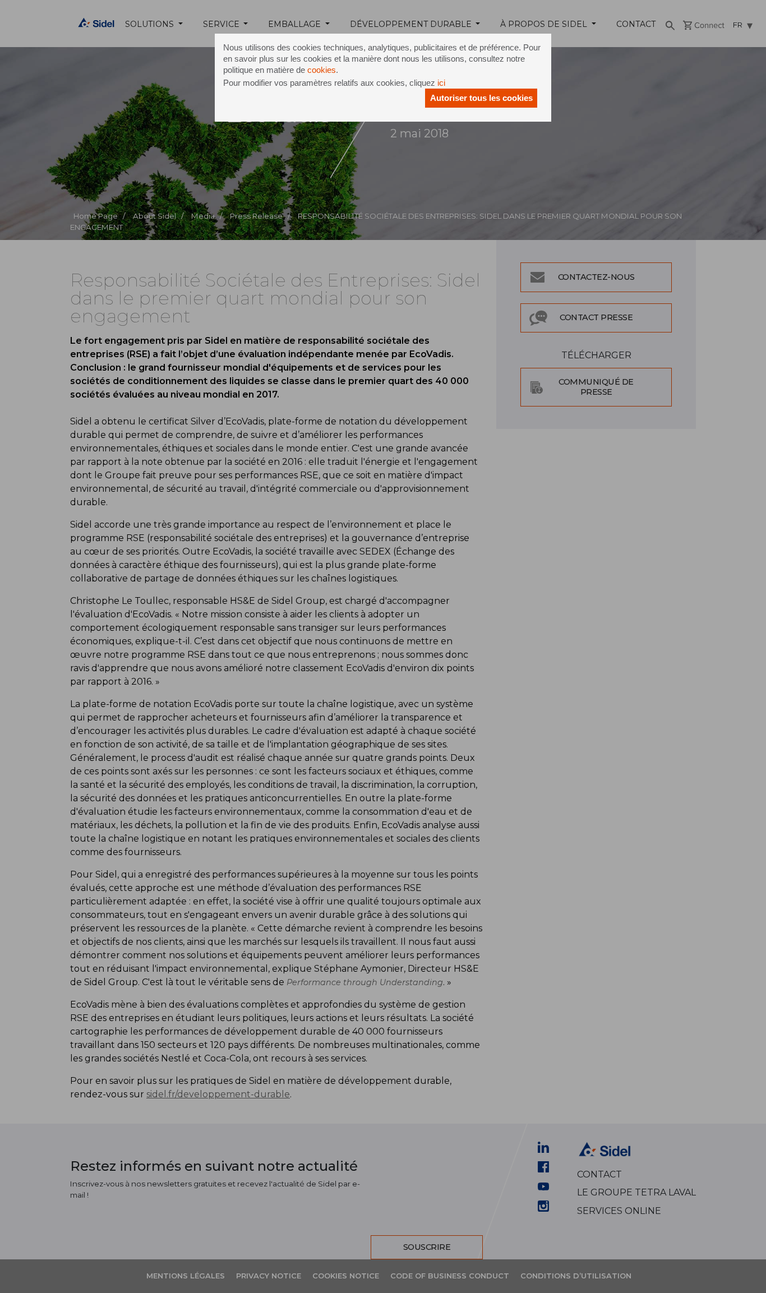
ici (441, 82)
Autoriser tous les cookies (481, 98)
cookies (321, 70)
